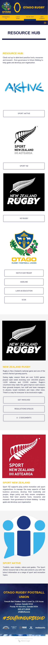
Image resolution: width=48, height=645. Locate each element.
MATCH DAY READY (24, 273)
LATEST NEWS (18, 17)
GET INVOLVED (24, 400)
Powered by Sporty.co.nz (24, 638)
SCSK (24, 300)
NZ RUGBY (24, 218)
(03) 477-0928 (24, 609)
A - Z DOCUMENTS (23, 418)
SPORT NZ (24, 166)
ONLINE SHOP (30, 17)
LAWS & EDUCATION (24, 291)
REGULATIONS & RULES (23, 409)
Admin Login (25, 641)
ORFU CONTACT (42, 17)
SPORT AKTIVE (24, 113)
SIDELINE (24, 282)
